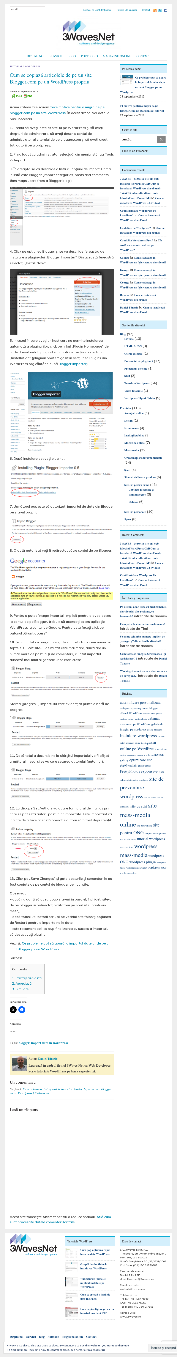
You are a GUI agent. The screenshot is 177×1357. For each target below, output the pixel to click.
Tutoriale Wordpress (25, 66)
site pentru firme (144, 825)
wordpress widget (128, 872)
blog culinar (143, 708)
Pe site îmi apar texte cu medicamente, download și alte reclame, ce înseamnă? (143, 611)
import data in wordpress (49, 1042)
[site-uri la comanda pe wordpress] (88, 32)
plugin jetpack (144, 765)
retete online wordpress (137, 779)
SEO (127, 376)
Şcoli (127, 470)
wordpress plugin (142, 861)
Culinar (133, 502)
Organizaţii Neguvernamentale (143, 457)
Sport (127, 519)
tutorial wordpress (151, 838)
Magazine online (117, 56)
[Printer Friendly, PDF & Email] (22, 96)
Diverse (129, 339)
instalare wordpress (138, 735)
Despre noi (35, 56)
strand (133, 839)
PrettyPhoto (129, 771)
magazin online (133, 742)
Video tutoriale (133, 391)
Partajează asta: (27, 978)
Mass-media (131, 450)
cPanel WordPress (131, 713)
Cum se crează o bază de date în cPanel (95, 1296)
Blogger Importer (73, 364)
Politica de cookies (127, 9)
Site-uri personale (135, 512)
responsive (148, 771)
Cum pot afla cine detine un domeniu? (143, 624)
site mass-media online (138, 814)
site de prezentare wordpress (142, 787)
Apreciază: (22, 983)
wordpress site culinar (136, 867)
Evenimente (131, 428)
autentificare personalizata (140, 702)
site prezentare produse (155, 833)
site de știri (138, 806)
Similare (20, 989)
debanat (154, 718)
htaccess (158, 729)
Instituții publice (134, 435)
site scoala (125, 839)
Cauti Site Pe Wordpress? (135, 228)
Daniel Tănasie (47, 1058)
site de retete (150, 797)
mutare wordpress (145, 754)
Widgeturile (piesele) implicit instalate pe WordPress (93, 1283)
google (150, 729)
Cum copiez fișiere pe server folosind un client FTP (97, 1311)
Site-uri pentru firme (136, 485)
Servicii (56, 56)
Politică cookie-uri (93, 1350)
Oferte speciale (133, 353)
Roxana (125, 295)
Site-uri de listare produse (140, 477)
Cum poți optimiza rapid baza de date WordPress (95, 1252)
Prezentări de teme (135, 368)
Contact (146, 9)
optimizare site (140, 759)
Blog (72, 56)
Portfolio (89, 56)
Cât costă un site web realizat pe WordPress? (141, 245)
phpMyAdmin (128, 765)
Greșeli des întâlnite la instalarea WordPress (93, 1266)
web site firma (126, 847)
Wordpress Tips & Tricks (139, 398)
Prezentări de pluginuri (138, 361)
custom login (141, 718)
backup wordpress (128, 708)
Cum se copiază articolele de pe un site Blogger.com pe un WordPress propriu (51, 78)
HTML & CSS (133, 346)
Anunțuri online (134, 413)
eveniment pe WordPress (135, 724)
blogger (24, 1042)
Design (128, 420)
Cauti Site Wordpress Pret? (136, 240)
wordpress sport (157, 867)
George (124, 257)
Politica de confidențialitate (97, 9)
